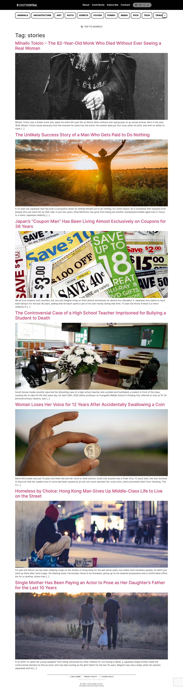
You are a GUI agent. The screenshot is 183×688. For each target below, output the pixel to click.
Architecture (42, 15)
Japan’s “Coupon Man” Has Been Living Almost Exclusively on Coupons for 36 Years (90, 224)
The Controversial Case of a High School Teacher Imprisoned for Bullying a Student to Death (90, 315)
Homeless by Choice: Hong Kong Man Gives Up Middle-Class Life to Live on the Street (89, 493)
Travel (159, 15)
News (124, 15)
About (86, 4)
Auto (70, 15)
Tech (147, 15)
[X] (144, 5)
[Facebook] (136, 5)
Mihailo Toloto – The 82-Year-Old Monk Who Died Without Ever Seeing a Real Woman (88, 46)
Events (83, 15)
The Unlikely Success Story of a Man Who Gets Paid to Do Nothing (82, 134)
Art (59, 15)
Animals (22, 15)
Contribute (98, 4)
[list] (91, 15)
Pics (136, 15)
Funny (111, 15)
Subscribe (112, 4)
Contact (125, 4)
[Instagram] (140, 5)
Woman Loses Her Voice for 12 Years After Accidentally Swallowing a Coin (90, 404)
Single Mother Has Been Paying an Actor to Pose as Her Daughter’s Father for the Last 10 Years (90, 585)
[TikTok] (148, 5)
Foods (98, 15)
